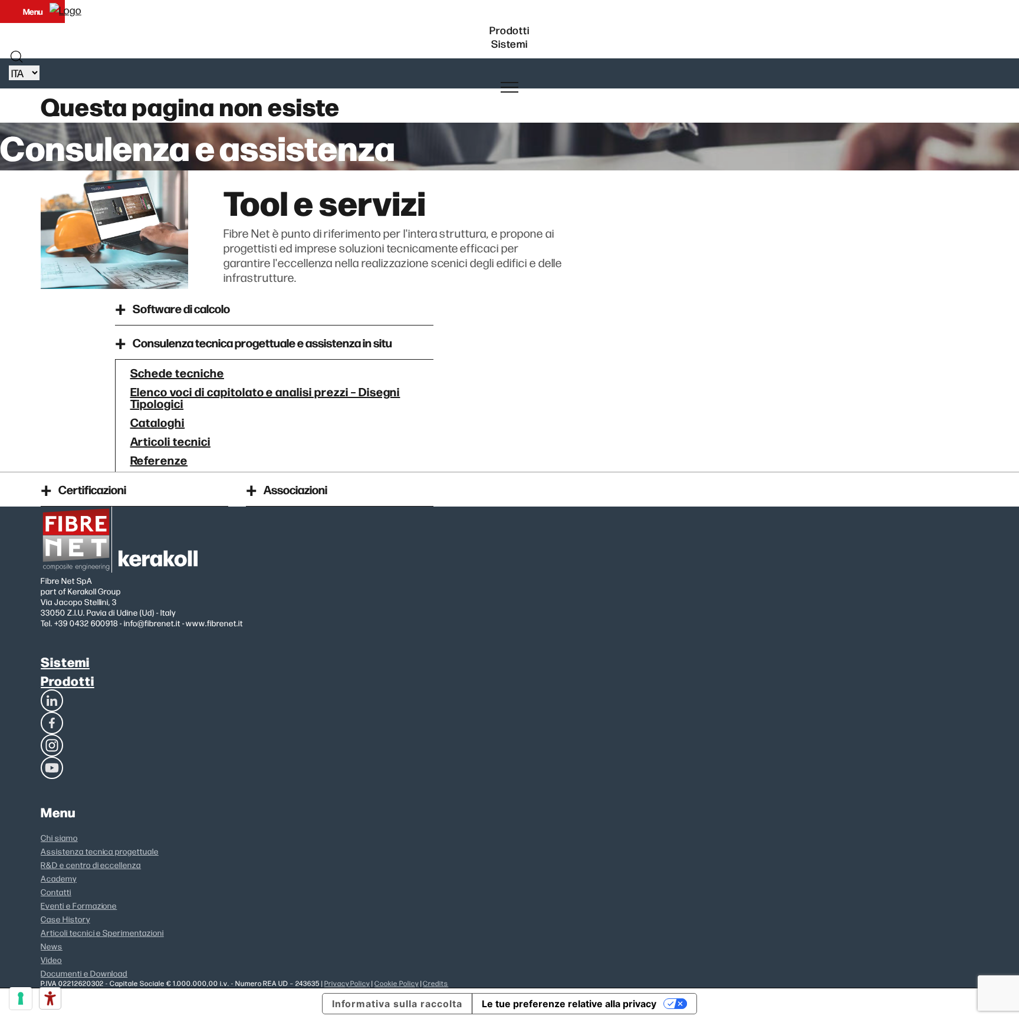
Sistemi (65, 661)
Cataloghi (157, 421)
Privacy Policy (347, 983)
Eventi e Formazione (79, 905)
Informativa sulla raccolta (397, 1004)
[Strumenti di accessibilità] (50, 998)
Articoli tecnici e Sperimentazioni (102, 932)
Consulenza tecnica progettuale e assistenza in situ (262, 342)
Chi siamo (59, 837)
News (52, 946)
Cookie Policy (396, 983)
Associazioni (295, 489)
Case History (65, 918)
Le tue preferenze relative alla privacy (569, 1004)
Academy (59, 878)
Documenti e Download (84, 973)
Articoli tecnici (170, 440)
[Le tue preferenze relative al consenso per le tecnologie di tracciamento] (20, 998)
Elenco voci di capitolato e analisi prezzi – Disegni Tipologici (265, 396)
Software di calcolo (181, 308)
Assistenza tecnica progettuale (100, 851)
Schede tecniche (177, 372)
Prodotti (67, 680)
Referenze (159, 459)
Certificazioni (92, 489)
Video (51, 959)
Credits (435, 983)
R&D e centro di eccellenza (91, 864)
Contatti (56, 891)
